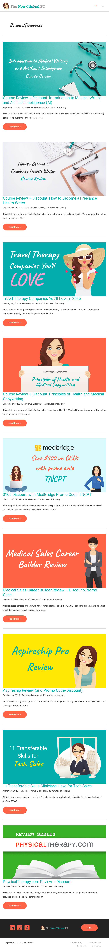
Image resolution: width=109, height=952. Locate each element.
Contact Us (96, 946)
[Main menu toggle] (103, 6)
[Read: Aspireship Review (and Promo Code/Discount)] (54, 661)
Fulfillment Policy (94, 943)
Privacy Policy (76, 943)
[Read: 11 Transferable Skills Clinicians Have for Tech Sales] (54, 756)
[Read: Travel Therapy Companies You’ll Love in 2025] (54, 269)
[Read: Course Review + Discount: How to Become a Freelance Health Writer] (54, 169)
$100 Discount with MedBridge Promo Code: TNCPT (47, 494)
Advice (23, 791)
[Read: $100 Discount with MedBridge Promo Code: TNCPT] (54, 465)
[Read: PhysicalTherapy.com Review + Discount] (54, 852)
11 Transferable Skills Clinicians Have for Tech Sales (47, 786)
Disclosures (82, 946)
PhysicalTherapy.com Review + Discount (37, 881)
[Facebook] (27, 928)
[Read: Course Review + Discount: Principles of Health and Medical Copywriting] (54, 365)
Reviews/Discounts (34, 107)
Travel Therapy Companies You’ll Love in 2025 (42, 298)
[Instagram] (19, 928)
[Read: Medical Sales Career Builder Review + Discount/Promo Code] (54, 560)
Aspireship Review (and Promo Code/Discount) (43, 690)
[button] (96, 5)
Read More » (17, 127)
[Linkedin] (12, 928)
